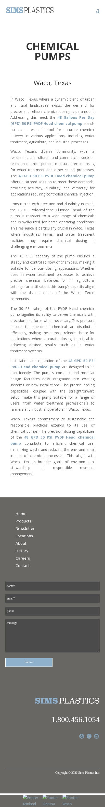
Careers (23, 558)
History (22, 551)
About (21, 543)
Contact (23, 566)
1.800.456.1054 (75, 719)
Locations (24, 536)
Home (21, 514)
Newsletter (25, 529)
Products (23, 521)
